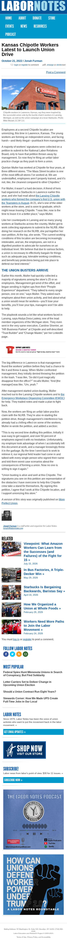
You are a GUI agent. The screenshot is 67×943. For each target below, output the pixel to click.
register (24, 65)
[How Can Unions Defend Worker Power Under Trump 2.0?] (33, 913)
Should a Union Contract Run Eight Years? (29, 691)
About (22, 18)
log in (16, 639)
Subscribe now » (13, 780)
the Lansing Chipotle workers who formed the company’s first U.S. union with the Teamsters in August (33, 199)
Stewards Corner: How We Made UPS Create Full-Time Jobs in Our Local (30, 700)
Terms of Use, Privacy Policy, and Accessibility (34, 937)
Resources (40, 26)
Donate (37, 18)
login (16, 65)
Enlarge (50, 65)
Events (9, 26)
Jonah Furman (33, 61)
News (23, 26)
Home (8, 18)
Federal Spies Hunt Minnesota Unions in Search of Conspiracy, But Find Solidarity (32, 674)
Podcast (10, 34)
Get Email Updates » (15, 732)
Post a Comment (55, 72)
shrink (59, 65)
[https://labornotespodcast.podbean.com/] (33, 848)
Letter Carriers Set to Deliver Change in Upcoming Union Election (27, 683)
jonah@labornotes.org (13, 528)
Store (51, 18)
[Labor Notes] (33, 6)
